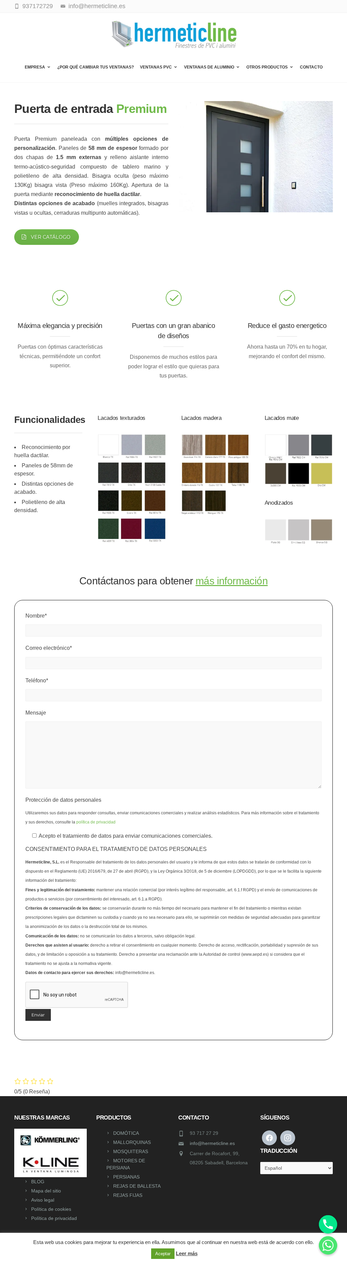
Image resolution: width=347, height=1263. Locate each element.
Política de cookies (51, 1209)
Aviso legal (42, 1200)
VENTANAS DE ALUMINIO (209, 67)
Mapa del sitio (46, 1190)
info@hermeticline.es (212, 1143)
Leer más (187, 1253)
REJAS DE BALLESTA (137, 1186)
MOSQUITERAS (130, 1151)
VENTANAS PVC (156, 67)
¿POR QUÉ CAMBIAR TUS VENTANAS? (95, 67)
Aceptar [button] (162, 1253)
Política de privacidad (54, 1218)
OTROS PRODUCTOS (267, 67)
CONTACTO (311, 67)
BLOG (37, 1181)
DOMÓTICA (126, 1133)
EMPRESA (35, 67)
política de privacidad (96, 822)
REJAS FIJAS (127, 1195)
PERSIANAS (126, 1177)
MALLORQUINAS (132, 1142)
